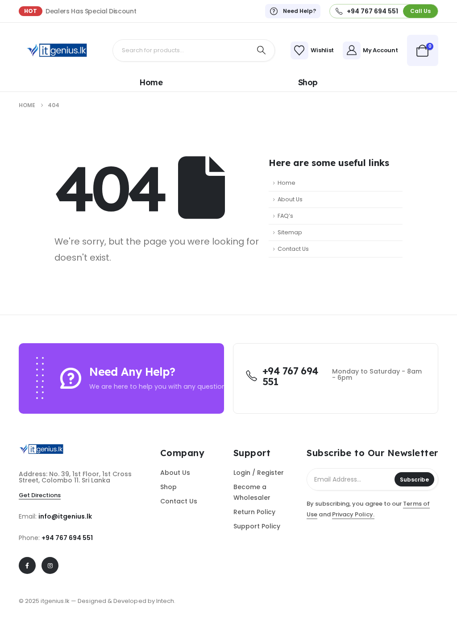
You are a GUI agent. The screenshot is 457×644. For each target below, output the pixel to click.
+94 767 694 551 (67, 537)
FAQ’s (285, 216)
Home (150, 82)
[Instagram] (50, 565)
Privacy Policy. (353, 514)
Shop (307, 82)
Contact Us (293, 249)
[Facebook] (27, 565)
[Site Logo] (57, 50)
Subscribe (414, 479)
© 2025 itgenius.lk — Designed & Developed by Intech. (97, 601)
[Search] (261, 50)
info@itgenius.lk (65, 516)
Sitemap (290, 232)
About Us (290, 199)
